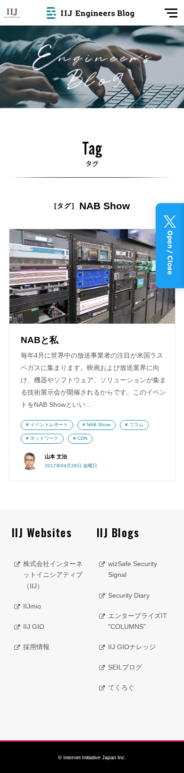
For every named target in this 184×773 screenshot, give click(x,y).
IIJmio (32, 606)
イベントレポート (49, 424)
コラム (136, 424)
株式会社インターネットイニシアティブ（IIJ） (53, 574)
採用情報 (36, 647)
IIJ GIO (33, 626)
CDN (82, 438)
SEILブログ (125, 667)
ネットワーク (44, 438)
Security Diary (129, 595)
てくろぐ (121, 687)
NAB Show (98, 424)
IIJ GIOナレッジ (132, 647)
